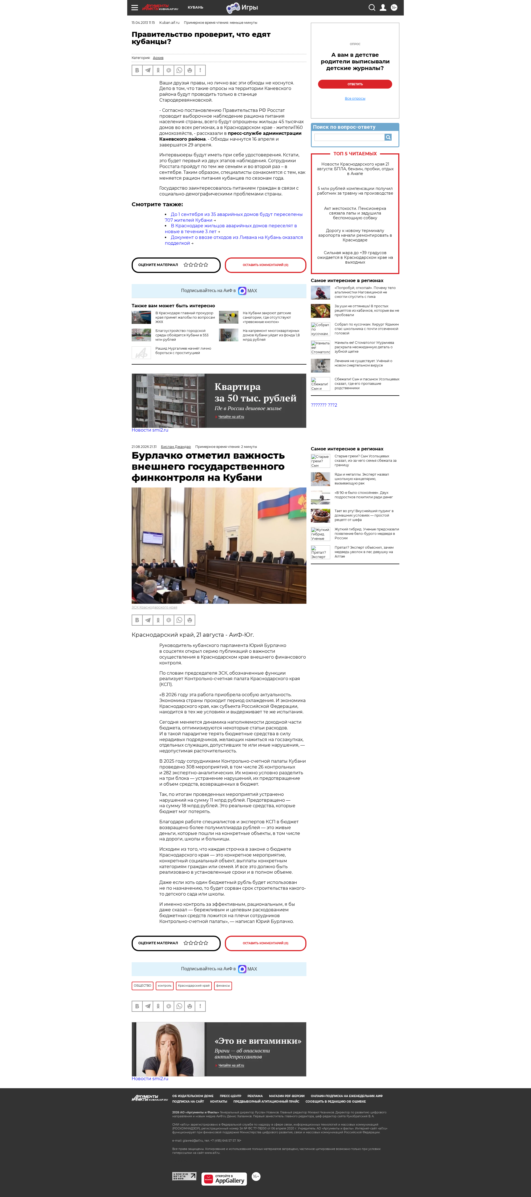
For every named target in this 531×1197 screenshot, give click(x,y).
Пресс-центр (230, 1096)
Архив (158, 58)
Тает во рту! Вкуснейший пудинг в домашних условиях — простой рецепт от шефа (364, 515)
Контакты (218, 1101)
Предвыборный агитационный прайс (266, 1101)
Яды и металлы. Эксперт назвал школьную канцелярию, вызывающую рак (362, 478)
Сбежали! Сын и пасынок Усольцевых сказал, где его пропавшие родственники (367, 383)
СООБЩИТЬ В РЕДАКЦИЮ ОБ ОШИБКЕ (336, 1101)
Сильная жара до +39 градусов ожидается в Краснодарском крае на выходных (355, 258)
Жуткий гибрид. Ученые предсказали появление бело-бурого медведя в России (367, 533)
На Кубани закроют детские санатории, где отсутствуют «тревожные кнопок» (267, 317)
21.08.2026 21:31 (144, 447)
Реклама (255, 1096)
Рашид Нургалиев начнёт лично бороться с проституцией (183, 350)
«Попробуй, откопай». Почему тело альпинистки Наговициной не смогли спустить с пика (365, 292)
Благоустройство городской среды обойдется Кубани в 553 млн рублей (182, 335)
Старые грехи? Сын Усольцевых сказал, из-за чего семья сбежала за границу (366, 460)
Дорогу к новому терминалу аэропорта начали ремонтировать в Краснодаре (355, 235)
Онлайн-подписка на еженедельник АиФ (347, 1096)
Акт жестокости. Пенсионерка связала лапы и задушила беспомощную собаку (355, 213)
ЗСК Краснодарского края (154, 607)
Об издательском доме (193, 1096)
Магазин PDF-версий (286, 1096)
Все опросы (355, 98)
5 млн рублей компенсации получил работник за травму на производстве (355, 191)
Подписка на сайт (188, 1101)
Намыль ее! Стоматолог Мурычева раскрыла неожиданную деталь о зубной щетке (364, 347)
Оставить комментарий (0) (265, 265)
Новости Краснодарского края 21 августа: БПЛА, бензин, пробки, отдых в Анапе (355, 169)
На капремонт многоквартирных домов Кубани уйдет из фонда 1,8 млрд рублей (271, 335)
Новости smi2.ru (150, 430)
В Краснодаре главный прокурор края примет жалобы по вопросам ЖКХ (185, 317)
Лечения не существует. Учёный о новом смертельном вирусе (363, 363)
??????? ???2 (324, 405)
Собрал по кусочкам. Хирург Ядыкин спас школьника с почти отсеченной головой (367, 328)
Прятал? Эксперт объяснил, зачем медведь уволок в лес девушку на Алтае (364, 551)
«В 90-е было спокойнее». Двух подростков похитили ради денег (364, 495)
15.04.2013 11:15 (143, 22)
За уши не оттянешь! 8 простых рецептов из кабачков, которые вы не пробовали (367, 310)
